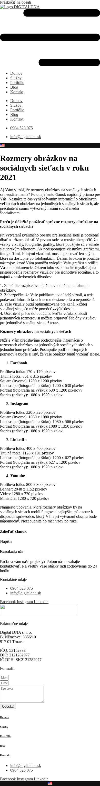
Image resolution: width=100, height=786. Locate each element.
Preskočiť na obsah (15, 2)
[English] (2, 145)
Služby (16, 78)
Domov (16, 73)
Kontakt (16, 92)
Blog (14, 87)
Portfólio (17, 82)
